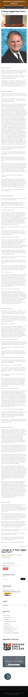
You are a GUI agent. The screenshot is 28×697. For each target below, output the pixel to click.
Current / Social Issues (8, 630)
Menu (3, 7)
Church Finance (7, 625)
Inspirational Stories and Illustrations (11, 632)
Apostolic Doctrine (7, 617)
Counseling (6, 623)
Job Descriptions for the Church (10, 628)
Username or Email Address (8, 563)
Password (5, 565)
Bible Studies (6, 619)
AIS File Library (7, 615)
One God (3, 546)
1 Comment (11, 13)
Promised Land (23, 546)
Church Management (8, 627)
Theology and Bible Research (10, 621)
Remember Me (7, 566)
